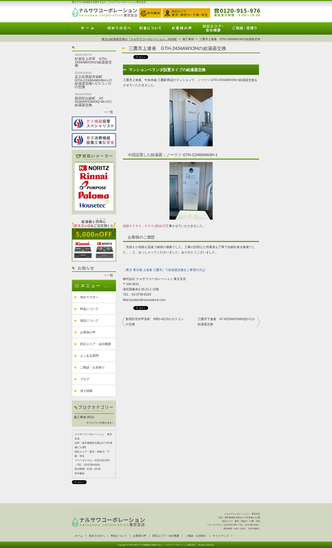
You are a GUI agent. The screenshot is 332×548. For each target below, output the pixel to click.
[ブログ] (94, 413)
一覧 (110, 112)
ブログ (84, 379)
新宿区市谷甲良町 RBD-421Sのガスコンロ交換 (155, 321)
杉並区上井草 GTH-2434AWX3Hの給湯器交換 (93, 62)
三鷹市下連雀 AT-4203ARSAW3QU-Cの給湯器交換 (226, 321)
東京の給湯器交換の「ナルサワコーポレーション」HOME (139, 39)
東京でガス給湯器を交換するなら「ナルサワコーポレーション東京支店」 (165, 545)
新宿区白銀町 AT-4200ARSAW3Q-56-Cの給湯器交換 (93, 101)
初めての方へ (119, 30)
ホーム (87, 30)
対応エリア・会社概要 (213, 30)
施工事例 (188, 39)
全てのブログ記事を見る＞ (100, 422)
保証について (89, 320)
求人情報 (86, 390)
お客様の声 (181, 30)
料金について (150, 30)
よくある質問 (89, 355)
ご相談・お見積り (244, 30)
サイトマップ (221, 535)
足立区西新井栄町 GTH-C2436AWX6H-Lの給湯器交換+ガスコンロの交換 (93, 82)
